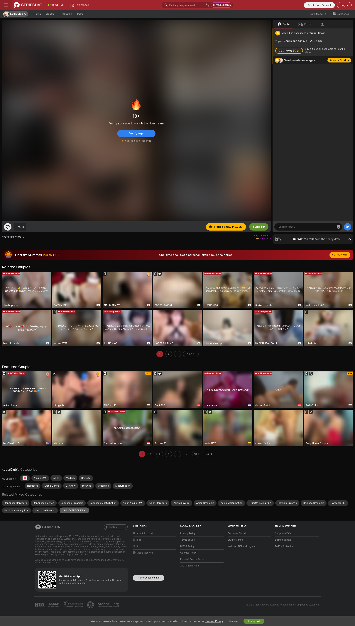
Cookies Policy (188, 552)
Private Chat (338, 60)
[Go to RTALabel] (40, 605)
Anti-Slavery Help (189, 565)
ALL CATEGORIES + (74, 510)
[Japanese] (25, 478)
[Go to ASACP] (54, 605)
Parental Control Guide (192, 559)
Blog (138, 540)
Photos (67, 13)
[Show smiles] (338, 227)
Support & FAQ (283, 533)
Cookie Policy (214, 621)
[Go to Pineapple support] (91, 604)
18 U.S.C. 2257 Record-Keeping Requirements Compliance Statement (283, 604)
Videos (50, 13)
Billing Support (283, 540)
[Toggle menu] (6, 5)
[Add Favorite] (7, 227)
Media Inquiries (145, 552)
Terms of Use (187, 540)
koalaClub (9, 469)
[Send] (347, 227)
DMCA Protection (284, 546)
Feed (80, 13)
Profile (37, 13)
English (113, 527)
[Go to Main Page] (28, 5)
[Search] (207, 5)
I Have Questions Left (148, 577)
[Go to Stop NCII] (109, 605)
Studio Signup (235, 540)
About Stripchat (144, 533)
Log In (344, 5)
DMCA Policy (187, 546)
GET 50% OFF (340, 254)
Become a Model (237, 533)
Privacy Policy (187, 533)
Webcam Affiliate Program (242, 546)
